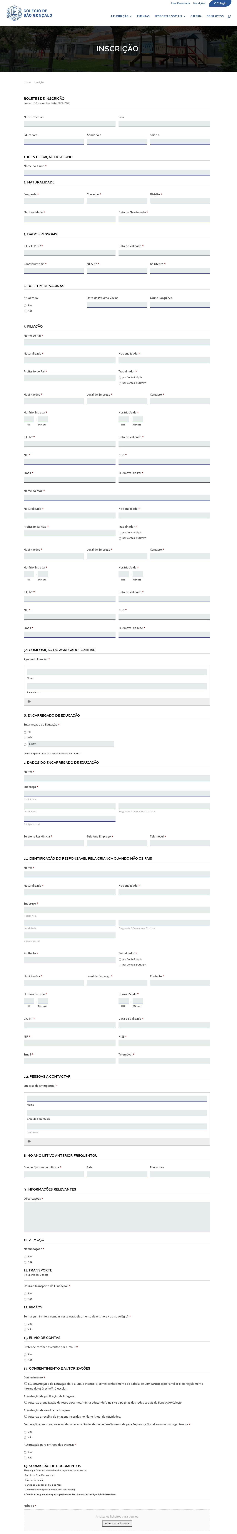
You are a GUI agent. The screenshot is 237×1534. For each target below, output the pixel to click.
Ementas (143, 16)
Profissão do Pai (35, 371)
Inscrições (199, 3)
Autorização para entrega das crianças (50, 1444)
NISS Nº (93, 264)
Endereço (31, 787)
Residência (30, 799)
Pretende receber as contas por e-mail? (51, 1347)
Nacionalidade (34, 212)
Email (28, 473)
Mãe (30, 737)
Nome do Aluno (35, 166)
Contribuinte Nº (35, 264)
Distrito (156, 194)
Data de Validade (130, 246)
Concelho (94, 194)
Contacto (157, 394)
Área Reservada (180, 3)
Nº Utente (158, 264)
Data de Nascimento (133, 212)
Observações (33, 1198)
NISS (122, 455)
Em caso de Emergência (40, 1085)
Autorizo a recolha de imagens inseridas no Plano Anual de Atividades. (74, 1416)
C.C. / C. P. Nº (33, 246)
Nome (29, 771)
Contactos (215, 16)
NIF (27, 455)
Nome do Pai (33, 335)
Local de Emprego (99, 394)
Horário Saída (128, 412)
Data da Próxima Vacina (102, 298)
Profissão (31, 953)
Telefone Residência (38, 836)
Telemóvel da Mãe (131, 628)
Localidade (30, 811)
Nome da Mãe (34, 491)
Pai (29, 731)
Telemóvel (158, 836)
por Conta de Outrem (134, 382)
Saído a (155, 135)
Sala (121, 117)
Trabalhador (127, 371)
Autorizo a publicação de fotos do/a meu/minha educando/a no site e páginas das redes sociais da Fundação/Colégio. (105, 1402)
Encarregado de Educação (42, 724)
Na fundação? (34, 1249)
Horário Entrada (35, 412)
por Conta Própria (132, 377)
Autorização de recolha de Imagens (47, 1410)
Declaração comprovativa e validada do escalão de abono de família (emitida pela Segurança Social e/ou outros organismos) (107, 1424)
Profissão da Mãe (36, 526)
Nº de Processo (34, 117)
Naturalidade (34, 353)
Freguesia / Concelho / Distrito (137, 811)
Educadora (31, 135)
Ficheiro (30, 1505)
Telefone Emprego (100, 836)
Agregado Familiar (37, 659)
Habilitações (33, 394)
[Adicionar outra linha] (29, 701)
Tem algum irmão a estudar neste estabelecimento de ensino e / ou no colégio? (77, 1316)
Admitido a (94, 135)
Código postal (32, 824)
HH (28, 424)
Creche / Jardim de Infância (42, 1167)
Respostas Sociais (168, 16)
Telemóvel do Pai (130, 473)
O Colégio (220, 3)
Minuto (42, 424)
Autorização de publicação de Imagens (49, 1396)
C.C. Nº (29, 437)
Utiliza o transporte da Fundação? (47, 1286)
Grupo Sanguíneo (161, 298)
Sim (30, 305)
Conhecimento (34, 1377)
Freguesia (31, 194)
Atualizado (31, 298)
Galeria (196, 16)
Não (30, 310)
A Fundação (119, 16)
